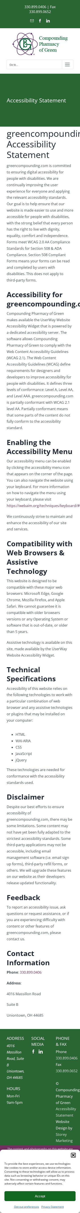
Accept (40, 1196)
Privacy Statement (52, 1207)
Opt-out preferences (26, 1207)
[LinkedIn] (41, 1051)
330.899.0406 (35, 6)
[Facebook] (33, 1051)
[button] (73, 1155)
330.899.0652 (40, 11)
